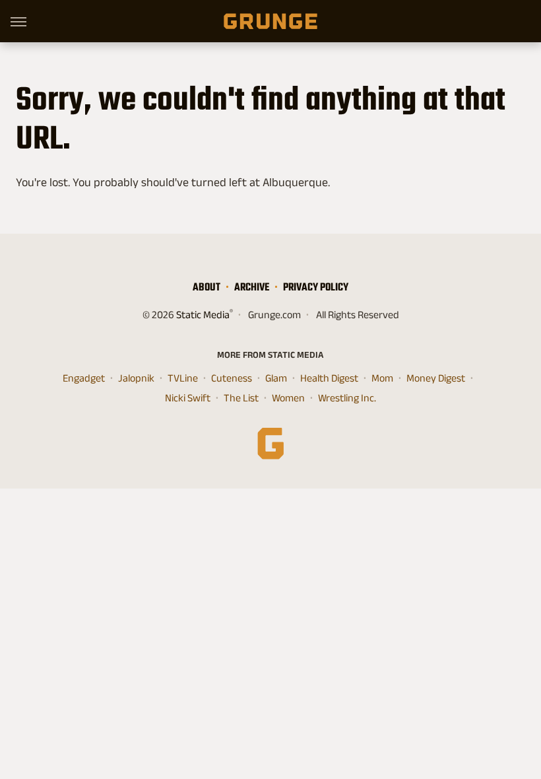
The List (241, 397)
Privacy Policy (315, 286)
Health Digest (329, 378)
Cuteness (231, 378)
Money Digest (435, 378)
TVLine (183, 378)
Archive (251, 286)
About (206, 286)
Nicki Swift (187, 397)
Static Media (203, 314)
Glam (276, 378)
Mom (382, 378)
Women (288, 397)
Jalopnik (136, 378)
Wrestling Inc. (347, 397)
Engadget (84, 378)
